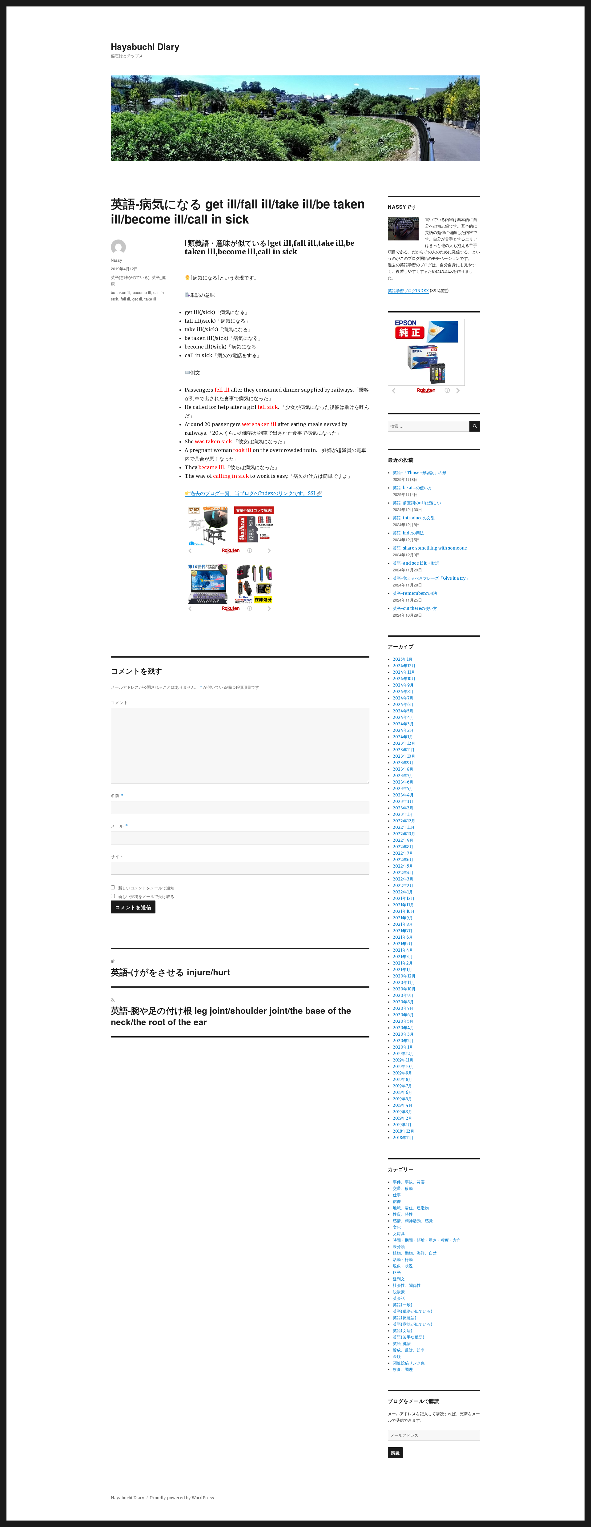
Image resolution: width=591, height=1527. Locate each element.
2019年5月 (402, 1099)
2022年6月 (403, 859)
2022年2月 (403, 885)
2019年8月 (402, 1079)
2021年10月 (404, 911)
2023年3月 (403, 801)
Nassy (116, 260)
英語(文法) (402, 1330)
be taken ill (120, 292)
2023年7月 (403, 775)
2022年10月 (404, 833)
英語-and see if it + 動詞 (416, 563)
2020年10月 (404, 989)
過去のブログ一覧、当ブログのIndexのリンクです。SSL (253, 493)
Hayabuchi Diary (145, 46)
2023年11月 (404, 749)
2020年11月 (404, 982)
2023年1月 (403, 814)
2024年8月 (403, 691)
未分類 (399, 1246)
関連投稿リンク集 (409, 1363)
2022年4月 (403, 872)
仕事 (397, 1195)
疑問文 (399, 1279)
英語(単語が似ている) (412, 1311)
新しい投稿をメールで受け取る (146, 896)
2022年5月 (403, 866)
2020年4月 (403, 1027)
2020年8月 (403, 1002)
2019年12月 (403, 1053)
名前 (117, 795)
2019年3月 (402, 1111)
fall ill (125, 299)
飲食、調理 (403, 1369)
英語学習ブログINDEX (408, 290)
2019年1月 (402, 1124)
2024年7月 (403, 698)
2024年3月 (403, 724)
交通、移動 (403, 1188)
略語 (397, 1272)
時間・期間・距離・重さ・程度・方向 (427, 1240)
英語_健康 (402, 1343)
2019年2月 (402, 1118)
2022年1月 (403, 892)
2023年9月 (403, 762)
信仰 (397, 1201)
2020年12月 (404, 976)
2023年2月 (403, 808)
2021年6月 (403, 937)
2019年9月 (402, 1073)
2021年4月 (403, 950)
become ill (142, 292)
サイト (117, 856)
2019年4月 (402, 1105)
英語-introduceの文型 (414, 518)
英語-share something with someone (430, 548)
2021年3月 (403, 956)
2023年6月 (403, 782)
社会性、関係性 (407, 1285)
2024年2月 (403, 730)
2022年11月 (404, 827)
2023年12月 (404, 743)
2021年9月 (403, 918)
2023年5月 (403, 788)
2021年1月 (402, 969)
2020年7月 (403, 1008)
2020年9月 (403, 995)
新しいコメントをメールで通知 (146, 888)
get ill (137, 299)
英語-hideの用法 (408, 533)
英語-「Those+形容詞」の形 (419, 472)
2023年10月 (404, 756)
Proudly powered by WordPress (182, 1498)
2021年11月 (403, 905)
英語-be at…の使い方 (412, 487)
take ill (150, 299)
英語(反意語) (404, 1317)
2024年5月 (403, 711)
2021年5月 (402, 943)
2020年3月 (403, 1034)
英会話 (399, 1298)
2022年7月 (403, 853)
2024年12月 (404, 665)
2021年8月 (403, 924)
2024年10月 (404, 678)
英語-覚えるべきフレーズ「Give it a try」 (431, 578)
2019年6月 (402, 1092)
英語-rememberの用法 (415, 593)
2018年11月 (403, 1137)
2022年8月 (403, 846)
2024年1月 (403, 736)
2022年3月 (403, 879)
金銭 (397, 1356)
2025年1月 (402, 659)
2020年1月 (403, 1047)
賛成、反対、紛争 (409, 1350)
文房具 (399, 1233)
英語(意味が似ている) (130, 277)
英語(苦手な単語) (408, 1337)
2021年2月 (403, 963)
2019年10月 (403, 1066)
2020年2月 (403, 1040)
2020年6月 (403, 1014)
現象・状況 (403, 1266)
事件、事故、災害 (409, 1182)
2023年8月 (403, 769)
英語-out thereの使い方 (415, 608)
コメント (119, 702)
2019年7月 (402, 1086)
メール (119, 826)
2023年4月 (403, 795)
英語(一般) (402, 1304)
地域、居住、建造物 (411, 1208)
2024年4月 (403, 717)
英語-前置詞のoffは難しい (417, 503)
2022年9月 (403, 840)
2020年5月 (403, 1021)
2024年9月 (403, 685)
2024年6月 (403, 704)
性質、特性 (403, 1214)
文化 (397, 1227)
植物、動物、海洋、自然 (415, 1253)
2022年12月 (404, 821)
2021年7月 (402, 930)
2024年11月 (404, 672)
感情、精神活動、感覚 (413, 1220)
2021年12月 (404, 898)
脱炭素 (399, 1292)
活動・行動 (403, 1259)
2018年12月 (403, 1131)
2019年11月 (403, 1060)
